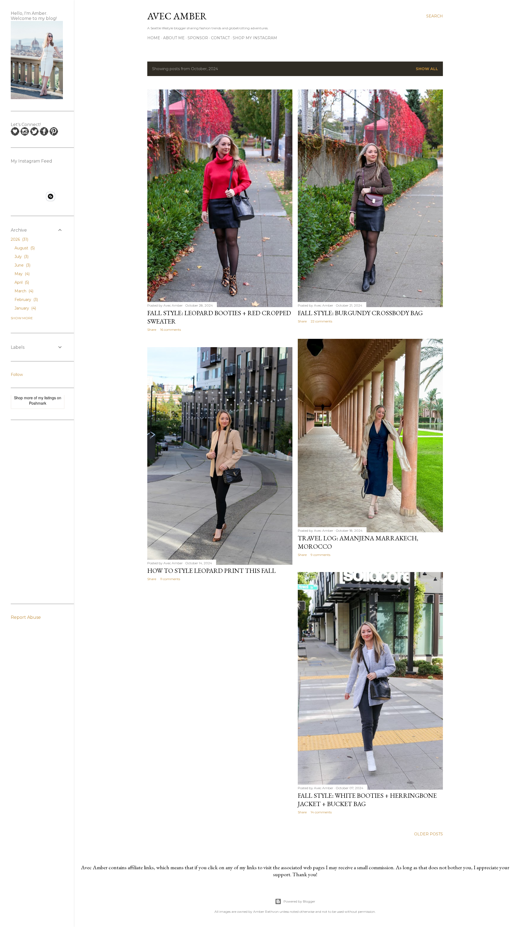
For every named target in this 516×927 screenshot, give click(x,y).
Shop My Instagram (255, 37)
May (21, 273)
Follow (17, 374)
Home (153, 37)
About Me (174, 37)
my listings (47, 397)
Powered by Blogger (299, 901)
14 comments (321, 812)
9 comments (320, 555)
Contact (220, 37)
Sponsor (198, 37)
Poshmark (37, 403)
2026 (19, 239)
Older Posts (428, 834)
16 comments (170, 330)
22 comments (321, 321)
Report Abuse (26, 617)
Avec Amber (177, 16)
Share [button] (151, 330)
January (25, 308)
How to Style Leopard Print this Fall (211, 570)
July (21, 256)
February (26, 299)
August (24, 248)
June (22, 265)
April (21, 282)
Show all (427, 68)
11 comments (170, 579)
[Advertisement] (32, 511)
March (23, 291)
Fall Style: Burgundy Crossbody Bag (360, 313)
